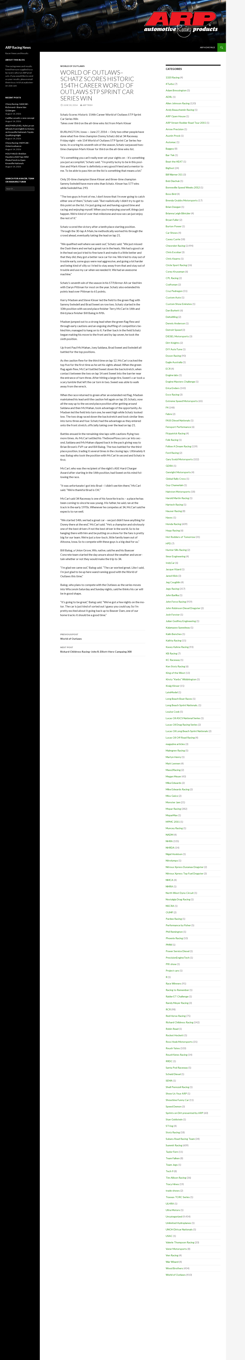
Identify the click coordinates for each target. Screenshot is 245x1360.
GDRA (169, 465)
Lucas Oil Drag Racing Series (181, 724)
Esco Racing (172, 394)
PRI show (171, 964)
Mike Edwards (173, 782)
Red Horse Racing (176, 1015)
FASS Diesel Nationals (178, 420)
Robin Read (172, 1028)
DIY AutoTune (174, 349)
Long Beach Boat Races (179, 698)
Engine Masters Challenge (180, 381)
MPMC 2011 (173, 821)
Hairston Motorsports (178, 491)
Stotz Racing (173, 1132)
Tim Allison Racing (176, 1177)
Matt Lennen (173, 763)
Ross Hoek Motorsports (179, 1041)
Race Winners (173, 983)
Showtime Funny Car (177, 1099)
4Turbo (170, 83)
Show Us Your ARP (176, 1093)
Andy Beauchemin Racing (180, 109)
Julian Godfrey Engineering (181, 621)
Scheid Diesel (173, 1074)
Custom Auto (173, 297)
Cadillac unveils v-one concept (19, 118)
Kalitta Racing (173, 640)
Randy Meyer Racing (177, 1002)
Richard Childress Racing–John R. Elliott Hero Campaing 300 (95, 649)
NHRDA (170, 847)
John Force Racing (176, 601)
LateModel (172, 692)
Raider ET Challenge (177, 996)
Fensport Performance (178, 426)
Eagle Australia (174, 362)
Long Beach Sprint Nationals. (182, 705)
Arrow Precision (175, 129)
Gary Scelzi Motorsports (179, 459)
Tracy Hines (172, 1184)
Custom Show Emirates (179, 303)
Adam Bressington (176, 90)
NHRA (169, 841)
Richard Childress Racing (179, 1022)
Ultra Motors (173, 1210)
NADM (169, 834)
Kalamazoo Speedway (178, 627)
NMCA (169, 879)
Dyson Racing (173, 355)
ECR (168, 368)
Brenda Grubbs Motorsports (182, 200)
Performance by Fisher (178, 925)
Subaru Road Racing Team (180, 1138)
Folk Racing (172, 439)
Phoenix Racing (174, 938)
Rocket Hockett (175, 1035)
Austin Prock (173, 135)
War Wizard (172, 1261)
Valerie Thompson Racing (180, 1242)
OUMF (169, 912)
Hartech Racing (174, 504)
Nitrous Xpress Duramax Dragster (185, 866)
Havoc (169, 517)
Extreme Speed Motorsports (182, 401)
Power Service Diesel (177, 951)
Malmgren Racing (175, 750)
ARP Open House (176, 116)
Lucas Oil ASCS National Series (183, 718)
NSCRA (170, 905)
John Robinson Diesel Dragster (183, 608)
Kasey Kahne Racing (177, 646)
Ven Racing (172, 1255)
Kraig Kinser (173, 685)
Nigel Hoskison (174, 854)
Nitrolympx (172, 860)
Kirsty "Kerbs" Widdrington (181, 679)
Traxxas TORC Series (178, 1197)
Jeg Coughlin (173, 582)
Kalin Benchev (174, 634)
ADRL (169, 96)
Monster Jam (173, 802)
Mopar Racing (173, 808)
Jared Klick (172, 575)
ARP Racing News (18, 47)
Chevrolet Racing (175, 245)
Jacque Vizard (173, 569)
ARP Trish (88, 105)
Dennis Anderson (175, 323)
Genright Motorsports (178, 472)
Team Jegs (172, 1164)
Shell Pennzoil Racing (177, 1087)
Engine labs (172, 375)
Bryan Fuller (172, 219)
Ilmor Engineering (175, 556)
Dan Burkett (173, 310)
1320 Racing (173, 77)
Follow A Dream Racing (178, 446)
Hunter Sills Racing (176, 549)
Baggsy (170, 148)
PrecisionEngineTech (178, 957)
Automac (171, 142)
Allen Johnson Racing (178, 103)
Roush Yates (173, 1048)
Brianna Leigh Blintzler (178, 213)
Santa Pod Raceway (177, 1067)
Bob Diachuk (173, 180)
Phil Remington (174, 931)
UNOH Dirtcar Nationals (179, 1229)
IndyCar (170, 562)
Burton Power (174, 226)
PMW (169, 944)
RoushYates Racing (176, 1054)
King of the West (175, 672)
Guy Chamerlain (174, 485)
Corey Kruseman (175, 271)
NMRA (169, 886)
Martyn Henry (173, 756)
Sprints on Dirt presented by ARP (184, 1112)
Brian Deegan (173, 206)
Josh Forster (173, 614)
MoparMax (172, 815)
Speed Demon (174, 1106)
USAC (169, 1235)
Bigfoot (170, 168)
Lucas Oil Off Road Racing (180, 737)
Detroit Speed (174, 329)
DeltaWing (172, 316)
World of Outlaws (72, 66)
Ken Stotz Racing (175, 666)
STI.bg (169, 1125)
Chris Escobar (173, 252)
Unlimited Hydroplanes (178, 1222)
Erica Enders (173, 388)
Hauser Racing (174, 511)
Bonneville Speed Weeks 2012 (183, 187)
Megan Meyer (173, 776)
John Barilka (172, 595)
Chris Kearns (173, 258)
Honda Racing (173, 523)
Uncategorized (174, 1216)
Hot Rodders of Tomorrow (180, 536)
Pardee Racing (174, 918)
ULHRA (170, 1203)
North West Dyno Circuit (180, 892)
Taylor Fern (172, 1151)
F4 (167, 407)
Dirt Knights (173, 342)
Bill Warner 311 (174, 174)
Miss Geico (172, 795)
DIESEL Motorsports (177, 336)
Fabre (169, 413)
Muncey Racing (174, 828)
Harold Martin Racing (177, 498)
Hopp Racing (173, 530)
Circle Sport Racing (176, 265)
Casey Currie (173, 239)
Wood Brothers (174, 1268)
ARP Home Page (207, 47)
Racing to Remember (177, 989)
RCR (168, 1009)
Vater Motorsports (176, 1248)
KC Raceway (173, 659)
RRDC (169, 1061)
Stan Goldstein (174, 1119)
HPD (168, 543)
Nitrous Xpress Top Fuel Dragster (184, 873)
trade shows (173, 1190)
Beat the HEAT (174, 161)
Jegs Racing (172, 588)
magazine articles (175, 744)
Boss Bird (171, 193)
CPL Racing (172, 278)
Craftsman (172, 284)
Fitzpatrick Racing (175, 433)
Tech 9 (169, 1171)
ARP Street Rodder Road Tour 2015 (186, 122)
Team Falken (173, 1158)
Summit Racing (174, 1145)
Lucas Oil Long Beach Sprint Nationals (187, 731)
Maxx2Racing (173, 769)
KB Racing (171, 653)
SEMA (169, 1080)
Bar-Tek (170, 155)
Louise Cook (173, 711)
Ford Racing (172, 452)
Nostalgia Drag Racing (178, 899)
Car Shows (172, 232)
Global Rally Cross (176, 478)
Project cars (172, 970)
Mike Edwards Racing (177, 789)
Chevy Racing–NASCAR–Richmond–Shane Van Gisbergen (17, 107)
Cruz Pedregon (174, 290)
